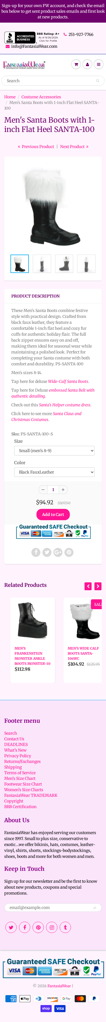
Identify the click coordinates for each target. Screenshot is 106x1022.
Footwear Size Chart (23, 784)
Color (19, 462)
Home (10, 96)
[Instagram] (51, 927)
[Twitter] (11, 927)
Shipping (13, 767)
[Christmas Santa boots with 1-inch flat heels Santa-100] (53, 206)
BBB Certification (20, 806)
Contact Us (14, 738)
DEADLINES (16, 744)
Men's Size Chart (19, 778)
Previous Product (37, 146)
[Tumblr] (65, 927)
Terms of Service (20, 772)
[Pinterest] (38, 927)
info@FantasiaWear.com (34, 46)
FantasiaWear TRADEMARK (30, 795)
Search (10, 733)
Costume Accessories (41, 96)
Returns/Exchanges (22, 761)
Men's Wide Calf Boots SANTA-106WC (77, 653)
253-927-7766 (80, 34)
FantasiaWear (59, 986)
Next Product (72, 146)
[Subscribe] (95, 907)
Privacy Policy (17, 755)
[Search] (97, 80)
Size (18, 441)
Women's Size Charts (23, 789)
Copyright (13, 801)
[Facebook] (24, 927)
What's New (15, 750)
